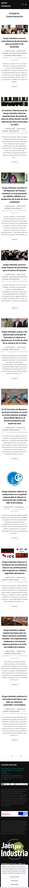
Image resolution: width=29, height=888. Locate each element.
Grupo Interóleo (6, 4)
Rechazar (14, 880)
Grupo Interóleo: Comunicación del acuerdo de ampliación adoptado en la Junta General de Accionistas (13, 770)
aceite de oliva (21, 51)
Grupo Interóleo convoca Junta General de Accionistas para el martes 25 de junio (14, 267)
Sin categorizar (19, 507)
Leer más (15, 86)
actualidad (5, 53)
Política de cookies (21, 873)
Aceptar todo (14, 877)
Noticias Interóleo (16, 55)
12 (20, 756)
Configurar (14, 884)
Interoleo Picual (10, 51)
